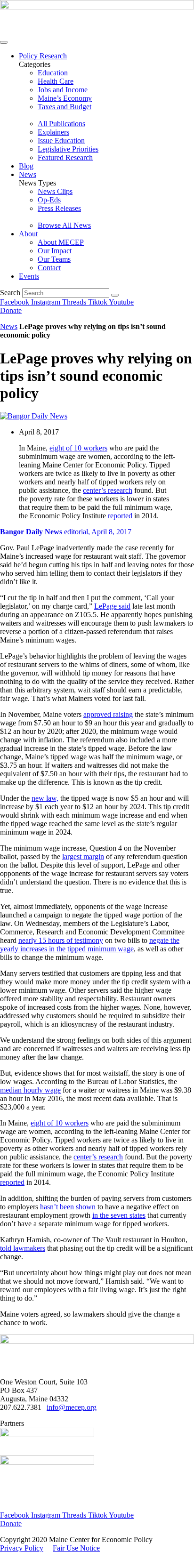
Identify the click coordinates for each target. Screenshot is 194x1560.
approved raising (108, 714)
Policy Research (43, 56)
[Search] (115, 295)
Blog (26, 166)
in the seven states (119, 1215)
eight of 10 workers (78, 448)
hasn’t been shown (68, 1207)
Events (29, 276)
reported (120, 516)
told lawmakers (22, 1248)
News (27, 174)
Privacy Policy (21, 1548)
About (28, 234)
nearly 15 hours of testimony (60, 940)
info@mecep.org (72, 1407)
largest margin (83, 856)
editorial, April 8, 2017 (65, 532)
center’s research (107, 490)
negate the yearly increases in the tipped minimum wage (89, 944)
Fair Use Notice (76, 1548)
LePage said (112, 606)
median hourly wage (30, 1090)
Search (10, 293)
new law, (45, 798)
